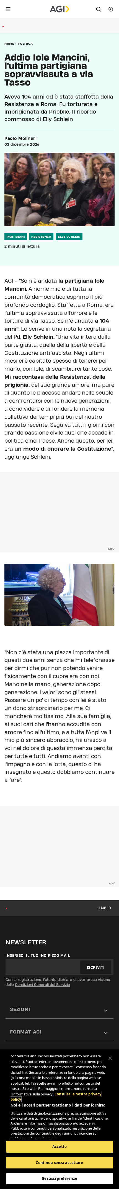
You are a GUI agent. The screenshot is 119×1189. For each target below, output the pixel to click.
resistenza (41, 237)
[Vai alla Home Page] (60, 9)
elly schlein (69, 237)
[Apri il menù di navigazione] (8, 9)
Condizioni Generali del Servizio (42, 984)
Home (9, 44)
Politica (25, 44)
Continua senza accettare (59, 1162)
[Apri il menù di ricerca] (98, 9)
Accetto (59, 1146)
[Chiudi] (110, 1058)
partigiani (16, 237)
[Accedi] (110, 9)
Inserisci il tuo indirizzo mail (38, 955)
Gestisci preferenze (59, 1178)
